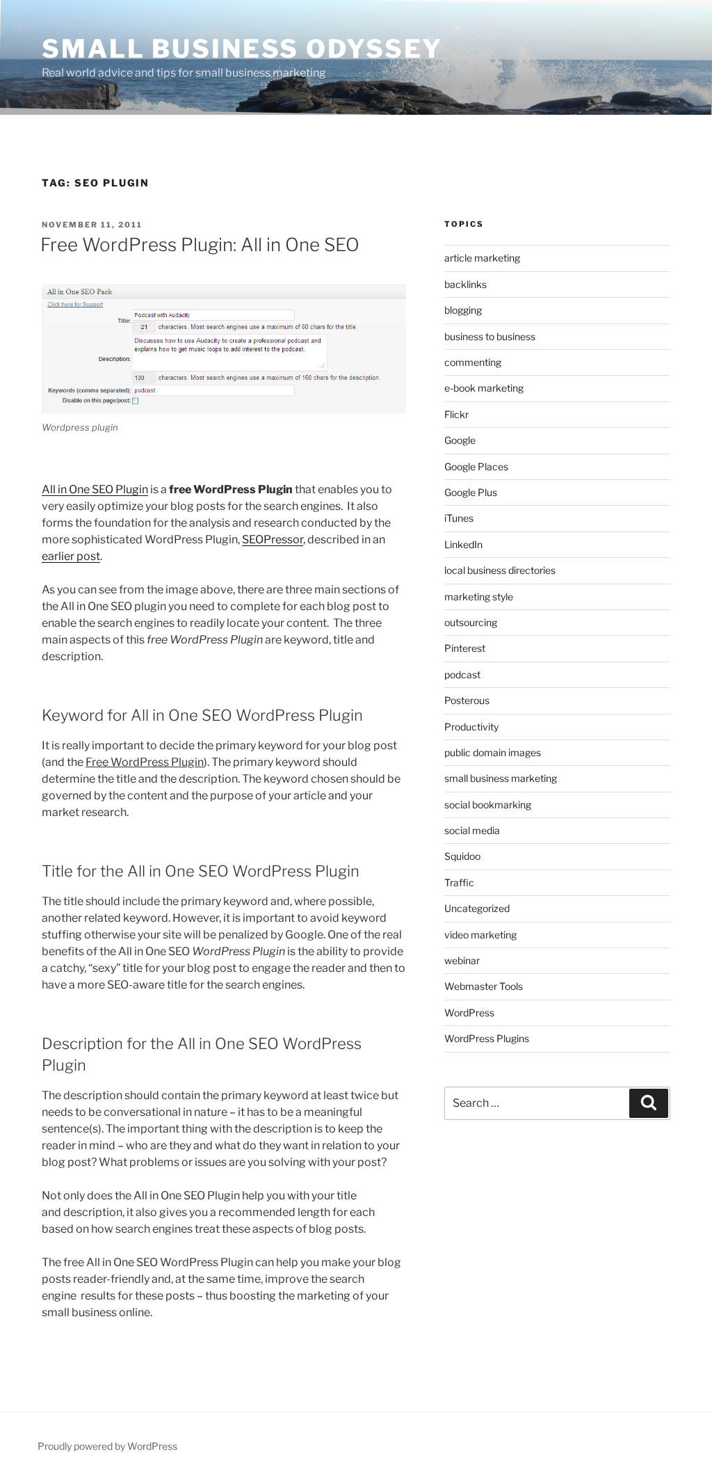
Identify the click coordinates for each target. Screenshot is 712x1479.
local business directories (500, 570)
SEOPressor (272, 539)
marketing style (478, 596)
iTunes (459, 518)
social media (472, 830)
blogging (463, 310)
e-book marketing (484, 388)
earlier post (71, 556)
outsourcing (470, 622)
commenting (472, 362)
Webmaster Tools (483, 986)
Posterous (467, 700)
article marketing (482, 258)
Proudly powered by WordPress (107, 1446)
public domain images (492, 752)
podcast (462, 674)
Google (460, 440)
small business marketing (500, 778)
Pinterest (464, 648)
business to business (489, 336)
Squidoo (462, 856)
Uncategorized (477, 908)
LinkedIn (463, 544)
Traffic (459, 882)
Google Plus (470, 492)
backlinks (465, 284)
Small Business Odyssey (242, 48)
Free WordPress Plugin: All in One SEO (199, 244)
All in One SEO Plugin (95, 489)
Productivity (471, 727)
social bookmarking (487, 804)
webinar (462, 960)
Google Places (476, 466)
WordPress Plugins (486, 1038)
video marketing (480, 935)
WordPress (469, 1012)
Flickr (456, 414)
